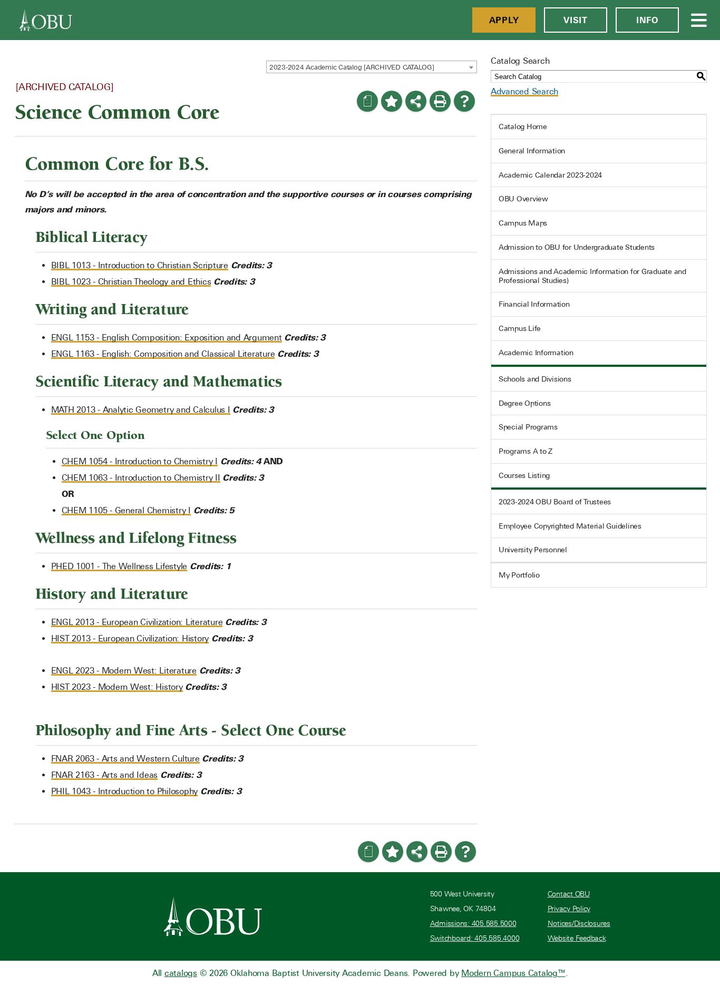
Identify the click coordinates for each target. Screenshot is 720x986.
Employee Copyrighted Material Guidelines (570, 526)
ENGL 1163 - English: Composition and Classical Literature (163, 354)
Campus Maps (523, 223)
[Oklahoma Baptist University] (213, 916)
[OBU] (46, 20)
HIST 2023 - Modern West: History (117, 687)
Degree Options (525, 403)
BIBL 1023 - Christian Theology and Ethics (131, 282)
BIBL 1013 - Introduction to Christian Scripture (139, 265)
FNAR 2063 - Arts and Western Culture (125, 759)
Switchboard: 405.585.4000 (475, 938)
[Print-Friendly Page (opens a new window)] (440, 101)
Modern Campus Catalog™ (513, 973)
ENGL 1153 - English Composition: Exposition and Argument (166, 338)
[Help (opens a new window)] (464, 101)
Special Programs (528, 427)
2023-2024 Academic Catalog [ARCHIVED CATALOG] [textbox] (351, 67)
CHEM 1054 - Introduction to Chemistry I (140, 461)
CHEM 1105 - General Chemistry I (126, 510)
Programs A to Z (525, 451)
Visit (575, 20)
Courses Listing (524, 475)
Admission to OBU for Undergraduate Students (577, 247)
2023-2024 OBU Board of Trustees (555, 501)
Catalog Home (523, 126)
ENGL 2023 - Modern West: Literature (124, 671)
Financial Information (534, 304)
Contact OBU (569, 894)
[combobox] (371, 67)
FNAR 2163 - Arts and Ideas (104, 775)
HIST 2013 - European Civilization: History (130, 638)
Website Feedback (577, 938)
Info (647, 20)
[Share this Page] (415, 101)
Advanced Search (524, 91)
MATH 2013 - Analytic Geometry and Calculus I (140, 410)
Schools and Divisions (535, 379)
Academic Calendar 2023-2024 (550, 175)
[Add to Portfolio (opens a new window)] (391, 101)
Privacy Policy (569, 908)
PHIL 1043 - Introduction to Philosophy (124, 791)
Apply (504, 20)
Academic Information (536, 352)
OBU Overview (523, 198)
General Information (532, 151)
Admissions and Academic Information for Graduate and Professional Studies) (592, 276)
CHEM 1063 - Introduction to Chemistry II (141, 478)
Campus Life (520, 328)
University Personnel (533, 549)
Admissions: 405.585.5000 (473, 923)
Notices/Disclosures (579, 923)
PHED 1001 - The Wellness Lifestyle (119, 566)
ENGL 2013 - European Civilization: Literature (137, 622)
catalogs (180, 973)
